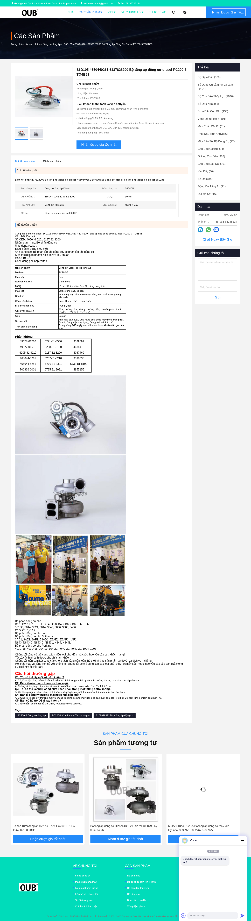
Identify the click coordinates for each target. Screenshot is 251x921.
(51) (208, 103)
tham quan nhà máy (86, 881)
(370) (209, 77)
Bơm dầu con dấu (137, 900)
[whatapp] (208, 229)
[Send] (242, 915)
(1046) (216, 96)
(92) (216, 141)
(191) (212, 118)
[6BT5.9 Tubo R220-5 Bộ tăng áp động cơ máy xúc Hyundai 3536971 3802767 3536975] (125, 789)
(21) (212, 186)
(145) (211, 148)
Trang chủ (16, 44)
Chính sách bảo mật (86, 906)
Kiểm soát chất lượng (86, 888)
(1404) (216, 86)
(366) (211, 156)
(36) (206, 171)
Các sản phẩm (89, 12)
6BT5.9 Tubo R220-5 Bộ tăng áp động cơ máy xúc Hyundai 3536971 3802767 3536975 (120, 828)
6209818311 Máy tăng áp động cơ (114, 715)
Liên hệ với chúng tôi (86, 894)
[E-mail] (216, 229)
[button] (17, 796)
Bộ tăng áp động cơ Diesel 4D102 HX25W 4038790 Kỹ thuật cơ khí (46, 828)
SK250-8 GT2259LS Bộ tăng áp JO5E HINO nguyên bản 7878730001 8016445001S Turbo (202, 828)
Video (112, 12)
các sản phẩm (32, 44)
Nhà (71, 12)
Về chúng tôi (131, 12)
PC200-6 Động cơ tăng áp (31, 715)
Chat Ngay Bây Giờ (217, 239)
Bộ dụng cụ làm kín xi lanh (141, 881)
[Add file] (183, 915)
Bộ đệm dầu (133, 875)
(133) (213, 111)
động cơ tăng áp (52, 44)
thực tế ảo (157, 12)
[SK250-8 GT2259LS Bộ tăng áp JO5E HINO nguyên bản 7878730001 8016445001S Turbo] (203, 789)
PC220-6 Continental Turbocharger (71, 715)
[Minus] (242, 840)
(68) (213, 133)
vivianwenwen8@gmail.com (98, 3)
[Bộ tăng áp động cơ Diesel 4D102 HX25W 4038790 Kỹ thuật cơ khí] (48, 789)
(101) (212, 163)
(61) (211, 126)
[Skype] (200, 229)
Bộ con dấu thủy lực (138, 888)
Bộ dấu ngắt (133, 894)
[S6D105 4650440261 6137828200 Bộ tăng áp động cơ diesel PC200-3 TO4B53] (44, 96)
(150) (208, 193)
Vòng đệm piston (136, 906)
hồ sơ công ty (82, 875)
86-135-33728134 (130, 3)
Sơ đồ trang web (84, 900)
